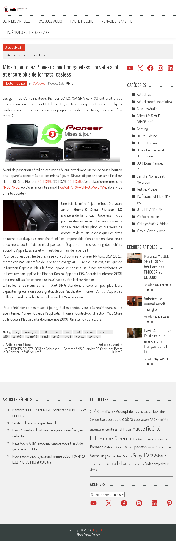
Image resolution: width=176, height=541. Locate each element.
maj (16, 332)
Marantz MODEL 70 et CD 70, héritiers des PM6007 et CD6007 (156, 267)
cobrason (141, 419)
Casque (94, 419)
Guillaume (39, 83)
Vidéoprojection (148, 216)
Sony (137, 455)
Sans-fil (112, 456)
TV (146, 455)
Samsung (98, 456)
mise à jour (30, 332)
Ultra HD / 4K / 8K (149, 209)
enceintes (95, 429)
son (120, 456)
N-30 (15, 187)
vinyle (93, 469)
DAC (152, 419)
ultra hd (114, 463)
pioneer (89, 332)
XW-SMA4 (98, 187)
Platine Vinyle (124, 447)
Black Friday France (88, 534)
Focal (128, 429)
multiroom (155, 439)
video (125, 464)
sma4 (68, 336)
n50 (77, 332)
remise (166, 447)
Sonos (127, 456)
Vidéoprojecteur (156, 463)
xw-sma (94, 336)
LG (133, 439)
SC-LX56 (74, 181)
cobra (127, 418)
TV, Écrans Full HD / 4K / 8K (28, 32)
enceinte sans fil (113, 429)
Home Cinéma (147, 143)
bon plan (159, 411)
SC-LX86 (43, 181)
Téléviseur (158, 455)
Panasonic (98, 446)
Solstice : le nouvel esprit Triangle (154, 304)
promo (140, 446)
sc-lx (101, 332)
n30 (67, 332)
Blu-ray (137, 412)
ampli (104, 411)
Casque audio (110, 419)
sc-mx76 (32, 336)
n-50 (57, 332)
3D (92, 411)
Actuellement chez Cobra (154, 101)
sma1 (45, 336)
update (80, 336)
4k (96, 410)
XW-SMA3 (82, 187)
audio (111, 412)
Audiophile (124, 411)
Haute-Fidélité (81, 21)
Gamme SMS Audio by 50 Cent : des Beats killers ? (93, 350)
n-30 (45, 332)
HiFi (94, 438)
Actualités (144, 94)
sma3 (56, 336)
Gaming (142, 128)
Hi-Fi (167, 428)
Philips (111, 447)
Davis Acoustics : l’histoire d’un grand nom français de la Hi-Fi (157, 341)
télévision (95, 464)
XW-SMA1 (67, 187)
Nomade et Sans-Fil (117, 21)
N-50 (7, 187)
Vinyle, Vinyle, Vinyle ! (151, 230)
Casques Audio (50, 21)
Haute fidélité (146, 428)
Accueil (12, 55)
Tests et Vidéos (147, 189)
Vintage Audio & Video (152, 223)
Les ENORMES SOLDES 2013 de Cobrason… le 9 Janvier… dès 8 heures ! (32, 350)
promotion (153, 447)
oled (166, 439)
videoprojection (137, 464)
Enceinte (162, 419)
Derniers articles (17, 21)
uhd (103, 464)
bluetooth (146, 412)
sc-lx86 (17, 336)
